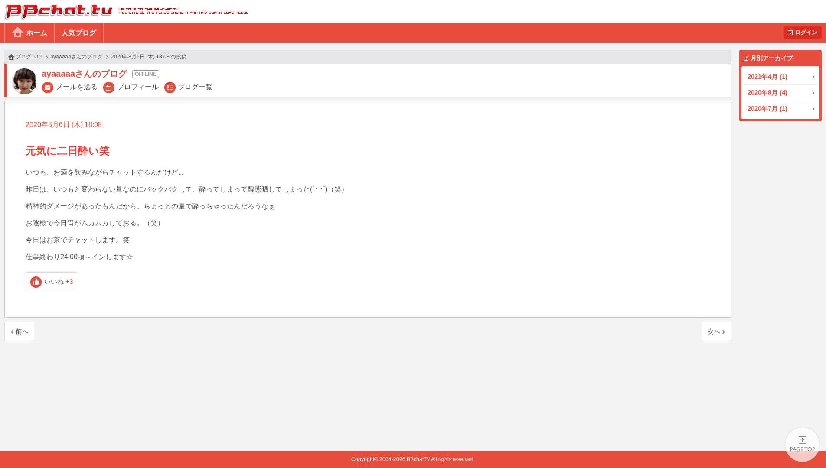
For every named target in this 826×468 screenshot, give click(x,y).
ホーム (36, 32)
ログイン (806, 32)
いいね (58, 281)
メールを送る (77, 87)
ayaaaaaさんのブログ (76, 57)
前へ (22, 331)
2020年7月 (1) (767, 108)
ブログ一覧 (195, 87)
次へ (713, 331)
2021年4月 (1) (767, 76)
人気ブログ (79, 32)
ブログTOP (29, 57)
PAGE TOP (802, 444)
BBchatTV (124, 11)
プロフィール (138, 87)
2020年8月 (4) (767, 92)
